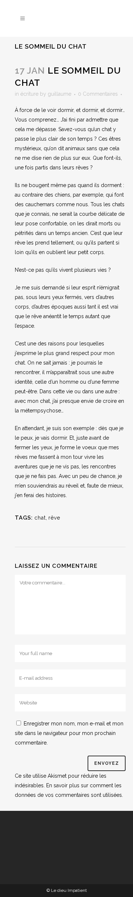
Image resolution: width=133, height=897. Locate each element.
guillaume (59, 94)
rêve (54, 518)
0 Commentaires (98, 94)
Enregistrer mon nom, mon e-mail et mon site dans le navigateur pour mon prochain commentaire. (69, 733)
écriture (29, 94)
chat (40, 518)
